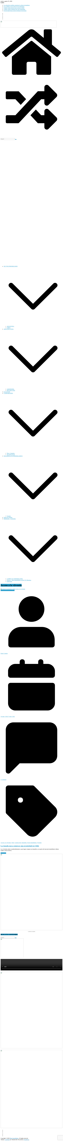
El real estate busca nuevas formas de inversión (15, 10)
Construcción (18, 842)
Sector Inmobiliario (31, 842)
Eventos (9, 516)
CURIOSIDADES (8, 393)
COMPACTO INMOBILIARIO (15, 578)
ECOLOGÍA (7, 392)
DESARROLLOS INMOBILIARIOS (13, 456)
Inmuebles (24, 842)
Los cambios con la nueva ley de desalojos (14, 6)
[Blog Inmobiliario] (31, 75)
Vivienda (39, 842)
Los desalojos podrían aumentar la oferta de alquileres (17, 5)
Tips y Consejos (11, 453)
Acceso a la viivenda (6, 842)
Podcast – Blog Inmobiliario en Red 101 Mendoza (19, 580)
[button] (33, 325)
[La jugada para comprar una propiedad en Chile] (13, 589)
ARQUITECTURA (9, 329)
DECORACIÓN (11, 390)
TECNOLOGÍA (11, 454)
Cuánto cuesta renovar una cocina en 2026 (14, 8)
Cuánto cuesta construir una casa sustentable (14, 9)
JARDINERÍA (10, 389)
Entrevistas (9, 581)
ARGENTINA (10, 326)
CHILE (8, 327)
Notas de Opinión (8, 517)
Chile (12, 842)
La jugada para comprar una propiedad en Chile (20, 846)
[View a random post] (31, 137)
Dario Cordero (4, 653)
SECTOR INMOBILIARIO (11, 266)
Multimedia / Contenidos (10, 518)
